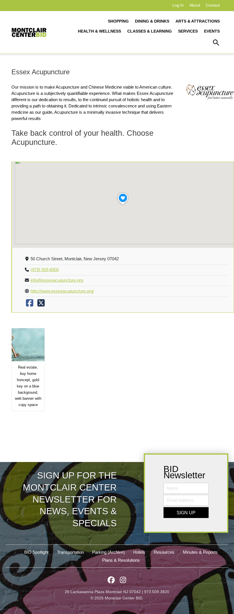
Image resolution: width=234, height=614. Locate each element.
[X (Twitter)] (41, 304)
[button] (216, 43)
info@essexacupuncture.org (57, 280)
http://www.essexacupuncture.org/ (62, 291)
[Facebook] (30, 304)
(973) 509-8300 (45, 269)
